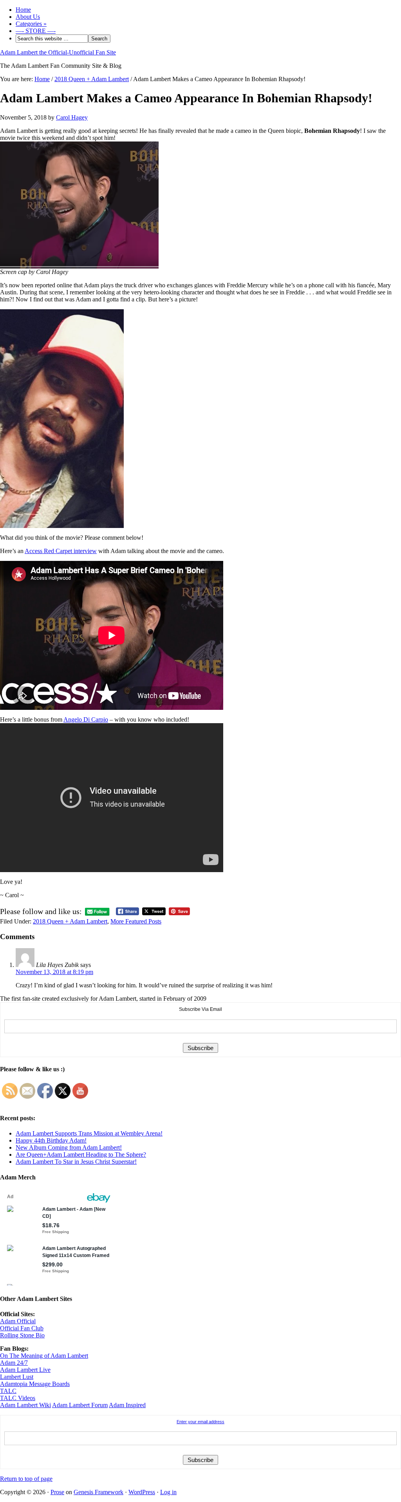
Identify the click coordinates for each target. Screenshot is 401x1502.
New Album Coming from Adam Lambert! (69, 1147)
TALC (8, 1391)
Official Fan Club (21, 1328)
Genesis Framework (98, 1492)
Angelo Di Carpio (85, 719)
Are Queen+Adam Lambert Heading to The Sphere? (81, 1154)
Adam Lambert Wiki (25, 1405)
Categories (31, 23)
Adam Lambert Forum (80, 1405)
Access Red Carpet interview (61, 551)
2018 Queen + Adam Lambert (70, 921)
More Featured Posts (135, 921)
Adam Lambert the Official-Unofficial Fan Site (58, 52)
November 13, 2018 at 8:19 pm (54, 972)
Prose (57, 1492)
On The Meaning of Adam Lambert (44, 1355)
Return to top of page (26, 1478)
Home (23, 9)
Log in (168, 1492)
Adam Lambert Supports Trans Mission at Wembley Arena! (89, 1133)
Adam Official (18, 1321)
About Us (28, 16)
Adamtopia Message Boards (35, 1383)
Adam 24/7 (14, 1362)
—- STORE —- (36, 30)
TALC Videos (17, 1398)
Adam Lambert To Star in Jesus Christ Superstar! (76, 1161)
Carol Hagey (72, 117)
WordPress (141, 1492)
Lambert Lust (16, 1376)
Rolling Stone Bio (22, 1335)
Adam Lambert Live (25, 1369)
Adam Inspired (127, 1405)
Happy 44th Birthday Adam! (51, 1140)
